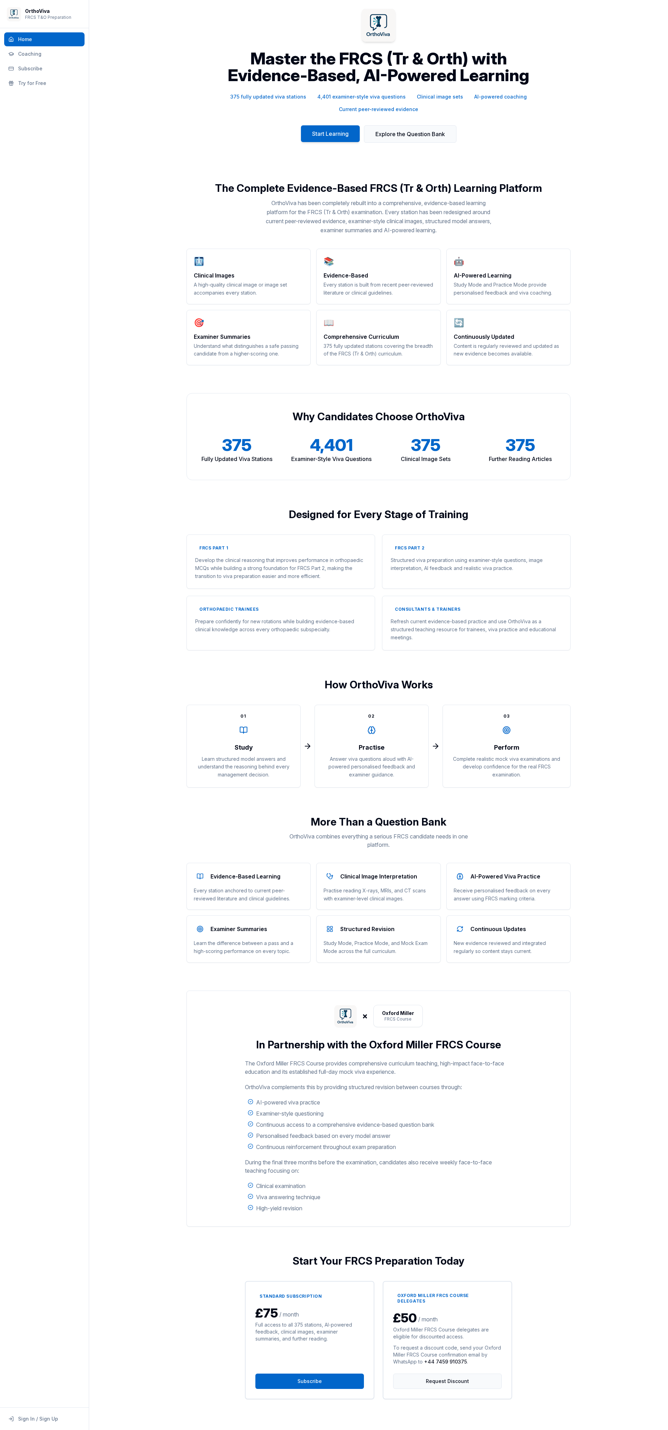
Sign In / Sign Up (38, 1419)
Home (25, 39)
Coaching (29, 54)
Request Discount (447, 1381)
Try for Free (32, 83)
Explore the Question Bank (410, 134)
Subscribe (30, 68)
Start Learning (330, 133)
